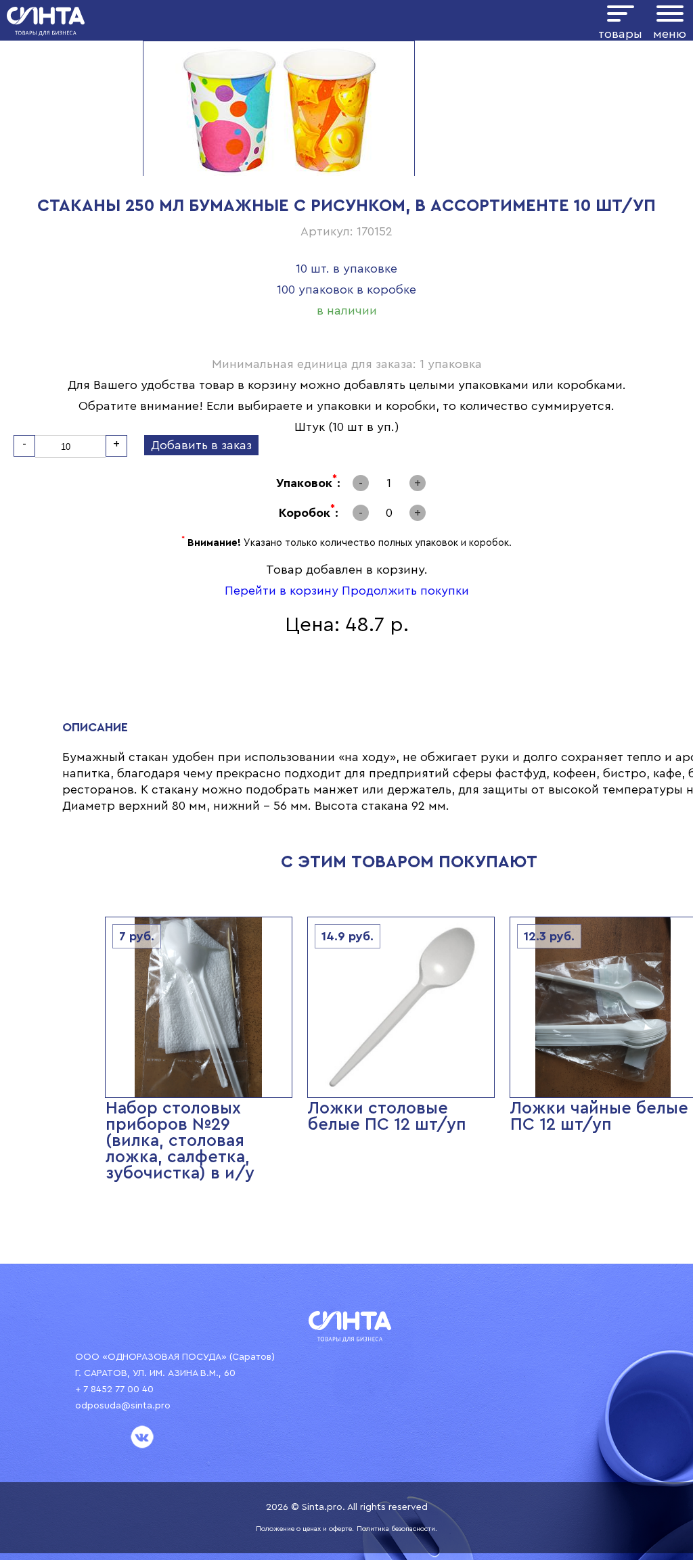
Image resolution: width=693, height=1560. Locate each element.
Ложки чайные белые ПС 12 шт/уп (599, 1116)
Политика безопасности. (397, 1528)
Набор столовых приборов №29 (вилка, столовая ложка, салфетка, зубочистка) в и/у (180, 1141)
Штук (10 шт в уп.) (346, 427)
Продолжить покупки (405, 590)
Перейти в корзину (281, 590)
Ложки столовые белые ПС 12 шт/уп (387, 1116)
